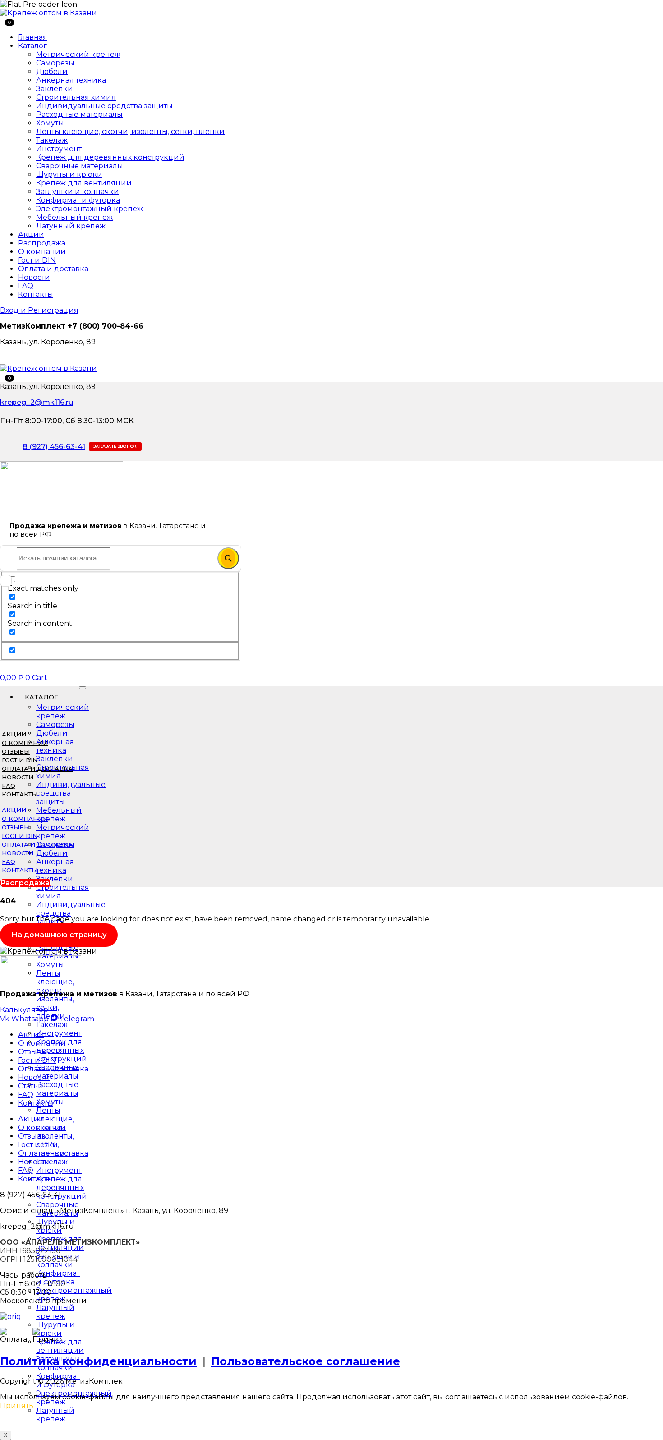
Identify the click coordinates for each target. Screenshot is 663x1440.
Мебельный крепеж (74, 217)
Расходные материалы (79, 114)
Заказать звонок (115, 446)
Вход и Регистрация (39, 310)
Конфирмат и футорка (78, 200)
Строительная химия (76, 97)
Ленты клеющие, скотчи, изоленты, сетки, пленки (130, 131)
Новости (34, 277)
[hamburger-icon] (82, 687)
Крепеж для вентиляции (84, 183)
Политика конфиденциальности (98, 1361)
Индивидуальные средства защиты (104, 106)
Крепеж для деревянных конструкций (110, 157)
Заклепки (54, 88)
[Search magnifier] (228, 558)
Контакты (35, 294)
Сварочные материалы (79, 166)
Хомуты (50, 123)
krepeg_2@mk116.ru (36, 402)
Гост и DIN (37, 260)
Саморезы (55, 63)
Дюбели (52, 71)
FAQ (25, 286)
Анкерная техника (71, 80)
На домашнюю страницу (58, 935)
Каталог (32, 46)
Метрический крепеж (78, 54)
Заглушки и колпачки (77, 191)
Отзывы (16, 751)
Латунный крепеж (71, 226)
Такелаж (52, 140)
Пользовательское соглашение (305, 1361)
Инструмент (59, 148)
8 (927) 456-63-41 (54, 446)
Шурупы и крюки (69, 174)
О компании (42, 251)
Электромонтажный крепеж (89, 208)
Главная (32, 37)
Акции (31, 234)
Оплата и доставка (53, 268)
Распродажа (41, 243)
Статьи (30, 1086)
